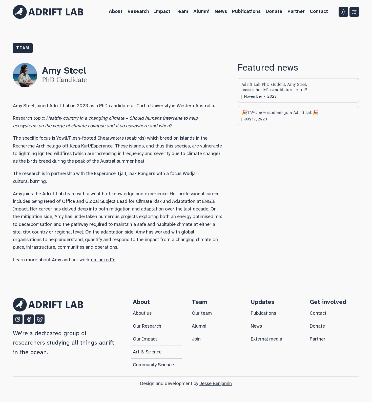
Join (196, 339)
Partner (296, 11)
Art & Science (147, 352)
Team (181, 11)
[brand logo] (48, 305)
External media (266, 339)
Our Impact (145, 339)
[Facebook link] (29, 319)
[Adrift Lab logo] (48, 12)
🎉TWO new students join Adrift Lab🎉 (279, 112)
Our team (202, 313)
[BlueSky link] (40, 319)
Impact (162, 11)
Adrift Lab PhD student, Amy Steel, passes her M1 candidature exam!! (274, 87)
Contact (319, 11)
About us (142, 313)
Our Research (147, 326)
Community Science (153, 365)
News (221, 11)
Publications (246, 11)
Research (138, 11)
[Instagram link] (18, 319)
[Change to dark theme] (343, 12)
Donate (274, 11)
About (115, 11)
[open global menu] (354, 12)
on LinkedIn (103, 260)
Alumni (201, 11)
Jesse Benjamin (215, 383)
